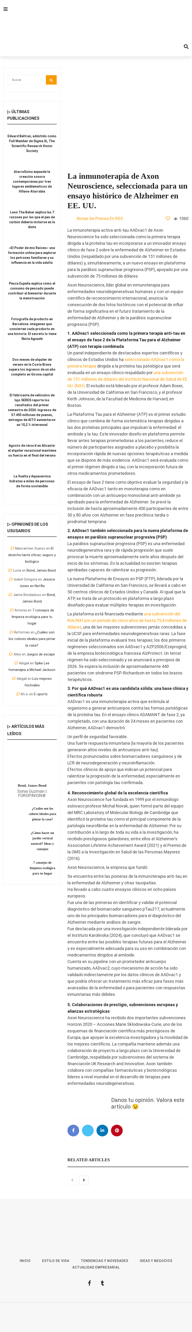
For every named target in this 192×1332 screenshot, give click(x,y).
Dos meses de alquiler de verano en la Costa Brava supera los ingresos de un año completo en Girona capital (32, 367)
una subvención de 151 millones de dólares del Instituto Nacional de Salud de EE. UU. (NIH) (127, 379)
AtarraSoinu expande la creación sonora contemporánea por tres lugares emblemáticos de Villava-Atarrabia (32, 181)
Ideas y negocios (156, 1261)
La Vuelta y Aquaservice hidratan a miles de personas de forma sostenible (32, 481)
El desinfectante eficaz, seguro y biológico (32, 555)
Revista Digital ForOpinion (113, 1314)
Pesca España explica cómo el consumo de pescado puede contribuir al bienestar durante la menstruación (32, 291)
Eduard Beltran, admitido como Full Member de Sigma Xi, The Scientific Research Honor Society (31, 143)
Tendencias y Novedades (104, 1261)
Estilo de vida (55, 1261)
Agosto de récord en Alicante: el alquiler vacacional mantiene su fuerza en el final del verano (32, 450)
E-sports (41, 694)
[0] (168, 218)
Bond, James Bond (41, 570)
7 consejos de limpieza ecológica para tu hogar (33, 616)
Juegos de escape (40, 654)
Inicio (25, 1261)
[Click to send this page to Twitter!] (88, 1130)
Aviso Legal (143, 1314)
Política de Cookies (105, 1320)
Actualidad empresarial (96, 1267)
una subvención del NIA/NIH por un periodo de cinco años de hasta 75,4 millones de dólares (127, 620)
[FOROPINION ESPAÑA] (96, 28)
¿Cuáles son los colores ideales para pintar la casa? (32, 638)
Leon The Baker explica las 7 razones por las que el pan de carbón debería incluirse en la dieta (32, 219)
